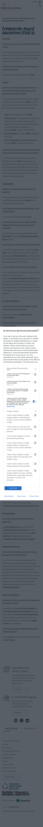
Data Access (21, 496)
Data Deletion (9, 496)
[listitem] (21, 369)
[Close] (39, 331)
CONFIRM (13, 488)
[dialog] (21, 413)
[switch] (34, 374)
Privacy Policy (34, 496)
